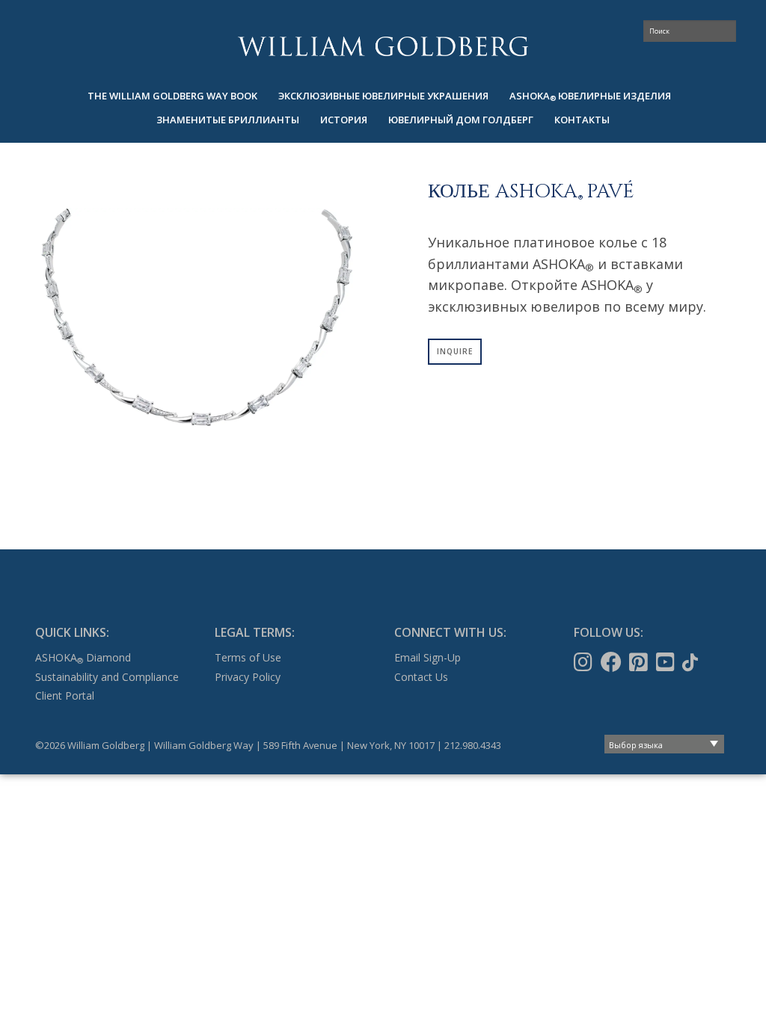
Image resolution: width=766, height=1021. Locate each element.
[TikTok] (691, 662)
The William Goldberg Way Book (172, 95)
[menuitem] (172, 96)
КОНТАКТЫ (582, 119)
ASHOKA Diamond (83, 657)
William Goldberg (383, 46)
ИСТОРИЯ (343, 119)
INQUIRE (455, 351)
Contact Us (421, 677)
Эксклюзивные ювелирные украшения (383, 95)
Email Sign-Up (427, 657)
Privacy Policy (248, 677)
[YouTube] (667, 662)
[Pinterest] (640, 662)
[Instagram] (584, 662)
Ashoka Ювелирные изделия (590, 96)
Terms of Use (248, 657)
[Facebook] (613, 662)
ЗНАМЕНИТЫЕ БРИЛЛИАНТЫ (227, 119)
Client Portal (64, 695)
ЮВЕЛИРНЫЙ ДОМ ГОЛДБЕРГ (460, 119)
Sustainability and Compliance (107, 677)
